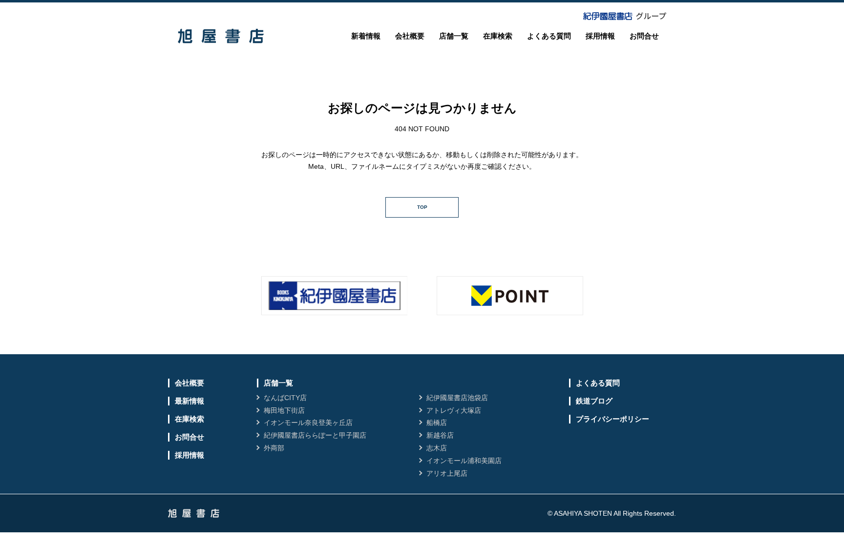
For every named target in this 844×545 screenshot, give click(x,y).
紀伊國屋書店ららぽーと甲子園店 (315, 435)
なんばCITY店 (285, 398)
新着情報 (365, 36)
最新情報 (189, 401)
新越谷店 (440, 435)
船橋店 (436, 422)
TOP (422, 207)
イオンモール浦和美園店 (464, 460)
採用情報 (600, 36)
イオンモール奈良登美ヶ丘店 (308, 422)
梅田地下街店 (284, 410)
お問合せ (644, 36)
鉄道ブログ (594, 401)
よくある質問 (549, 36)
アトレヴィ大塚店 (453, 410)
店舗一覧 (453, 36)
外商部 (274, 448)
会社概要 (409, 36)
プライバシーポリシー (612, 419)
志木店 (436, 448)
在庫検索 (497, 36)
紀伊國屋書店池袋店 (457, 398)
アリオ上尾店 (446, 473)
